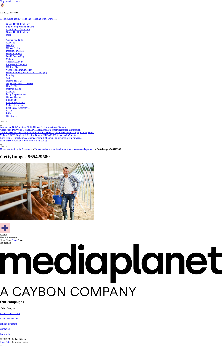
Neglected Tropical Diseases (19, 83)
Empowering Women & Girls (20, 26)
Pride (8, 113)
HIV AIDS (11, 86)
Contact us (5, 329)
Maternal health (13, 89)
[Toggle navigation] (55, 19)
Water (9, 78)
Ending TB (11, 99)
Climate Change (13, 97)
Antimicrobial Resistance (18, 29)
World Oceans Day (15, 56)
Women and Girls (14, 40)
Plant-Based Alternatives (17, 108)
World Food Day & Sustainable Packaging (26, 72)
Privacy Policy (5, 342)
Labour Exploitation (15, 102)
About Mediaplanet (9, 318)
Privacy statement (8, 323)
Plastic (9, 110)
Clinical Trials (12, 67)
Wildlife (10, 45)
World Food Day (14, 53)
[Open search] (1, 125)
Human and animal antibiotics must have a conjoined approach (64, 149)
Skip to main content (10, 1)
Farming (10, 75)
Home (3, 149)
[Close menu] (1, 144)
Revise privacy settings (20, 342)
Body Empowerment (16, 94)
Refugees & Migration (16, 64)
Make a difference (14, 105)
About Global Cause (10, 313)
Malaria (9, 59)
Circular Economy (15, 61)
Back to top (5, 334)
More (8, 35)
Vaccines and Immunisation (19, 70)
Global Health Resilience (18, 24)
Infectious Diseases (15, 51)
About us (10, 42)
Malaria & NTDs (14, 80)
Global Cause (26, 19)
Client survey (12, 116)
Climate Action (13, 48)
